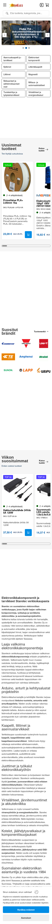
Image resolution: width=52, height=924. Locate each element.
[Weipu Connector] (43, 370)
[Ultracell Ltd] (43, 356)
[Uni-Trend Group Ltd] (43, 343)
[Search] (26, 13)
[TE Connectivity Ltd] (8, 356)
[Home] (16, 5)
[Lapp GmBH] (26, 370)
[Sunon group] (8, 370)
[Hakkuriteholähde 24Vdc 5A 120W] (17, 489)
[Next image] (28, 178)
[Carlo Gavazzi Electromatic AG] (26, 343)
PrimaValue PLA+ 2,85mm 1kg (13, 201)
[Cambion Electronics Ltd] (8, 343)
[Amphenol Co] (26, 356)
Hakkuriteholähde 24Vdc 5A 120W (17, 511)
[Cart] (47, 5)
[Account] (41, 5)
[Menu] (4, 5)
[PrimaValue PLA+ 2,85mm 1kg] (17, 177)
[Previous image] (7, 178)
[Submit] (28, 234)
